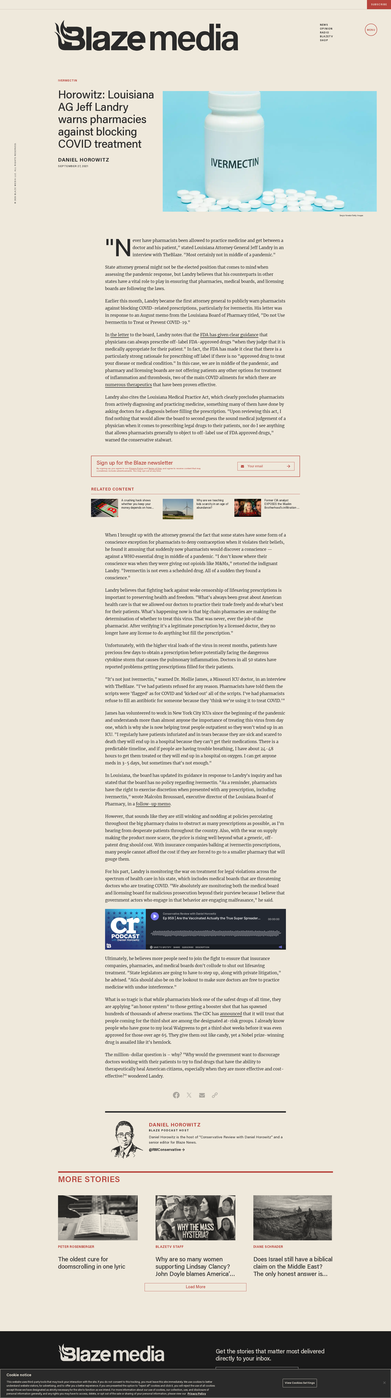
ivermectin (67, 80)
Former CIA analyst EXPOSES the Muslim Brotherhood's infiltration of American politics (282, 504)
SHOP (324, 40)
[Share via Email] (202, 1095)
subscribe (379, 4)
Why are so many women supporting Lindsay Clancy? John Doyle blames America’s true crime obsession (194, 1267)
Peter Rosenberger (76, 1247)
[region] (195, 1383)
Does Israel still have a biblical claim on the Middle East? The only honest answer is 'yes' (293, 1267)
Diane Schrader (268, 1247)
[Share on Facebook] (176, 1095)
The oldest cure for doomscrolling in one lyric (91, 1263)
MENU (371, 30)
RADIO (324, 32)
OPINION (326, 28)
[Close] (384, 1382)
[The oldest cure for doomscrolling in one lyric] (98, 1217)
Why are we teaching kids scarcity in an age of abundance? (212, 504)
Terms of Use (154, 469)
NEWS (324, 25)
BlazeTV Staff (169, 1247)
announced (231, 1013)
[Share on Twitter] (189, 1095)
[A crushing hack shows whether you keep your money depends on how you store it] (104, 507)
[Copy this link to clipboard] (214, 1095)
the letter (119, 334)
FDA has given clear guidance (229, 334)
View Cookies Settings (300, 1383)
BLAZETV (326, 36)
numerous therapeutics (128, 384)
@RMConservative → (167, 1150)
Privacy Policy (136, 469)
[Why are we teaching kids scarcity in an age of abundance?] (178, 508)
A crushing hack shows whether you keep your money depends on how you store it (136, 504)
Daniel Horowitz (83, 160)
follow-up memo (153, 803)
